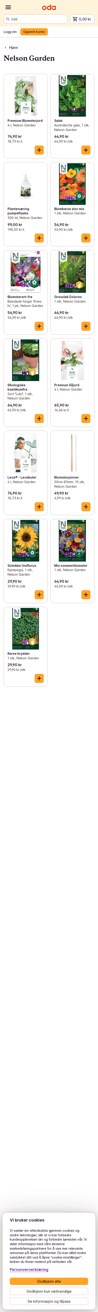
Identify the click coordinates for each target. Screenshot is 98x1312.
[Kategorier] (8, 7)
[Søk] (8, 19)
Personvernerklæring (29, 1269)
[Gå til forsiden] (49, 7)
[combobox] (38, 19)
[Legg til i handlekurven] (39, 150)
